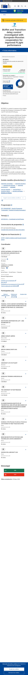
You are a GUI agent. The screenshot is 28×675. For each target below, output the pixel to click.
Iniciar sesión (15, 6)
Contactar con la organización (10, 281)
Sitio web (5, 282)
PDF (15, 474)
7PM (4, 14)
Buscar (21, 6)
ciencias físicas (17, 189)
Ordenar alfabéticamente (5, 295)
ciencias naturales (5, 189)
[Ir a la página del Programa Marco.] (14, 25)
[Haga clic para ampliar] (25, 301)
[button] (18, 6)
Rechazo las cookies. (14, 672)
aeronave (12, 187)
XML (15, 470)
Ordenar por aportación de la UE (14, 296)
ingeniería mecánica (20, 183)
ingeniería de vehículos (9, 185)
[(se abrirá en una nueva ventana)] (6, 5)
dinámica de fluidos (6, 193)
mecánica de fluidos (17, 191)
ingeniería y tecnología (7, 183)
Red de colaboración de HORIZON (11, 286)
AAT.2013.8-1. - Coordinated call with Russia (12, 219)
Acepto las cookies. (14, 669)
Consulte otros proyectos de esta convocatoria (13, 229)
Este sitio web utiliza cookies (10, 663)
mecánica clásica (5, 191)
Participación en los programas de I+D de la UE (14, 284)
